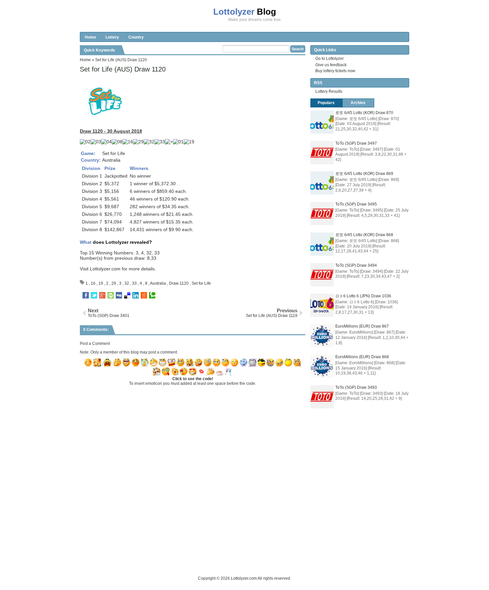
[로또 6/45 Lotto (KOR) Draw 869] (322, 183)
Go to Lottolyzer (329, 58)
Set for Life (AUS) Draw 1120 (123, 69)
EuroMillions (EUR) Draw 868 (362, 357)
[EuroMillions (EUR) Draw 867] (322, 335)
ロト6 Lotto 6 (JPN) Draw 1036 (363, 296)
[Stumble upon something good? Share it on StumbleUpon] (110, 295)
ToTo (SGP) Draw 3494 (356, 265)
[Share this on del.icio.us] (127, 295)
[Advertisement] (201, 560)
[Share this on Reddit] (144, 295)
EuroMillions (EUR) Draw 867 (362, 326)
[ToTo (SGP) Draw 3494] (322, 274)
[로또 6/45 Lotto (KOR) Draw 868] (322, 244)
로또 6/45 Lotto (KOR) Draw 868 (364, 234)
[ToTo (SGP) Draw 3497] (322, 152)
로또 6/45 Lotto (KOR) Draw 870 (364, 112)
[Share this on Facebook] (85, 295)
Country (136, 37)
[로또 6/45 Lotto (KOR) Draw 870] (322, 122)
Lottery (112, 37)
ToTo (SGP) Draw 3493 (356, 387)
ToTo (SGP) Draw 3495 (356, 204)
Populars (326, 102)
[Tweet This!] (94, 295)
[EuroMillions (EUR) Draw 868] (322, 366)
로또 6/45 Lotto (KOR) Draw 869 (364, 173)
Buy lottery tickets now (335, 71)
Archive (358, 102)
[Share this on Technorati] (152, 295)
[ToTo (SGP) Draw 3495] (322, 213)
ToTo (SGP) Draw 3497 (356, 143)
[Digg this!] (119, 295)
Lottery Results (328, 91)
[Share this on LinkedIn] (135, 295)
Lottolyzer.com (105, 268)
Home (90, 37)
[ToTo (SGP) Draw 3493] (322, 396)
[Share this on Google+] (102, 295)
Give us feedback (331, 65)
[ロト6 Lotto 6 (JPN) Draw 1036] (322, 305)
